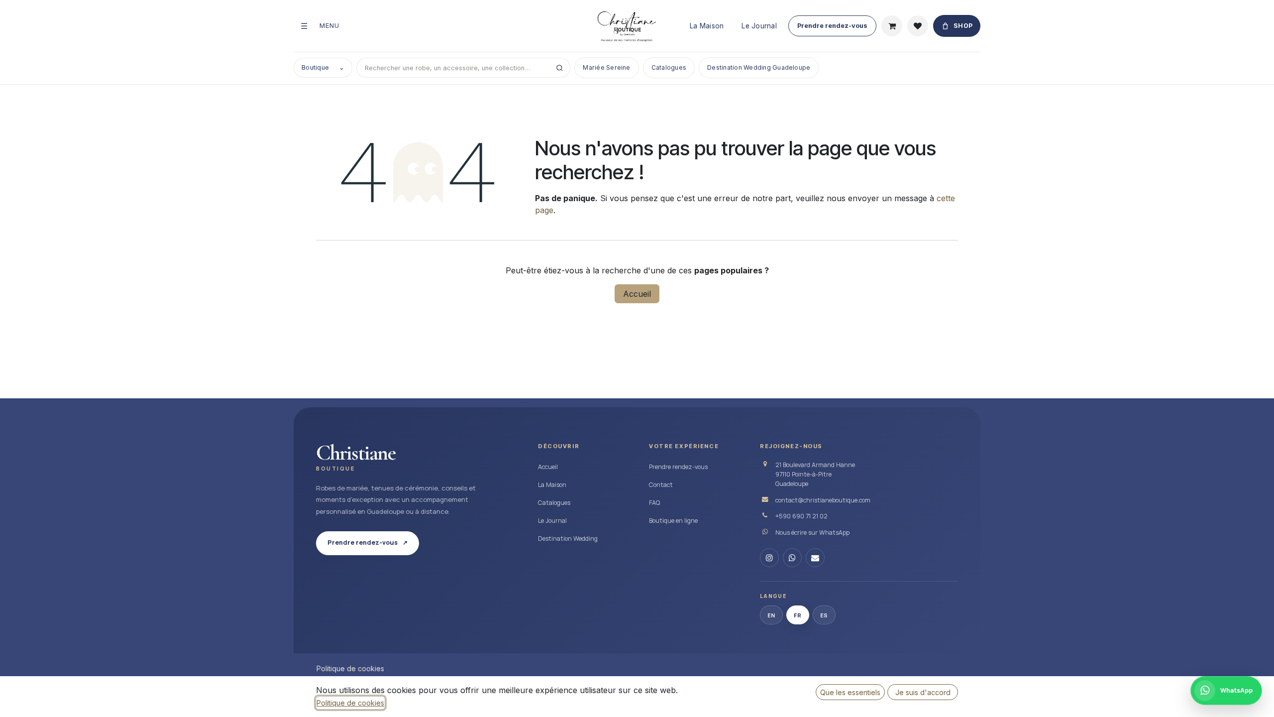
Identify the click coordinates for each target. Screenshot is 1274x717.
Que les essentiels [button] (850, 692)
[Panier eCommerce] (891, 25)
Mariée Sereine (606, 67)
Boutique (323, 67)
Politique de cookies (350, 668)
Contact (661, 484)
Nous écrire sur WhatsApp (812, 532)
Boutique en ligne (673, 520)
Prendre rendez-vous (832, 25)
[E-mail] (815, 557)
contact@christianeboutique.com (822, 500)
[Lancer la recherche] (559, 67)
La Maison (707, 26)
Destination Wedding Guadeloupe (758, 67)
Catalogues (668, 67)
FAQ (654, 502)
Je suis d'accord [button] (923, 692)
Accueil (637, 294)
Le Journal (759, 26)
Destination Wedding (568, 538)
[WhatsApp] (792, 557)
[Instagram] (769, 557)
